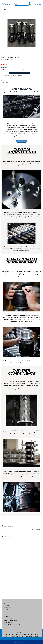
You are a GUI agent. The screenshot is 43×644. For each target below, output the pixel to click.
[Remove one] (2, 73)
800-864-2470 (7, 620)
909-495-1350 (7, 622)
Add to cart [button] (20, 73)
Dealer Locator (21, 141)
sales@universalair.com (9, 618)
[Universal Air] (6, 4)
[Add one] (7, 73)
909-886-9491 (15, 620)
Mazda (4, 9)
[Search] (28, 4)
